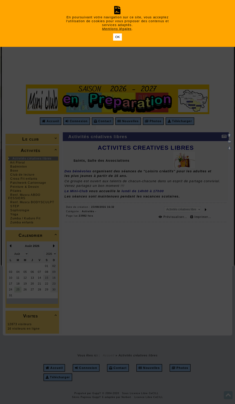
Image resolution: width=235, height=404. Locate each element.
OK (117, 37)
